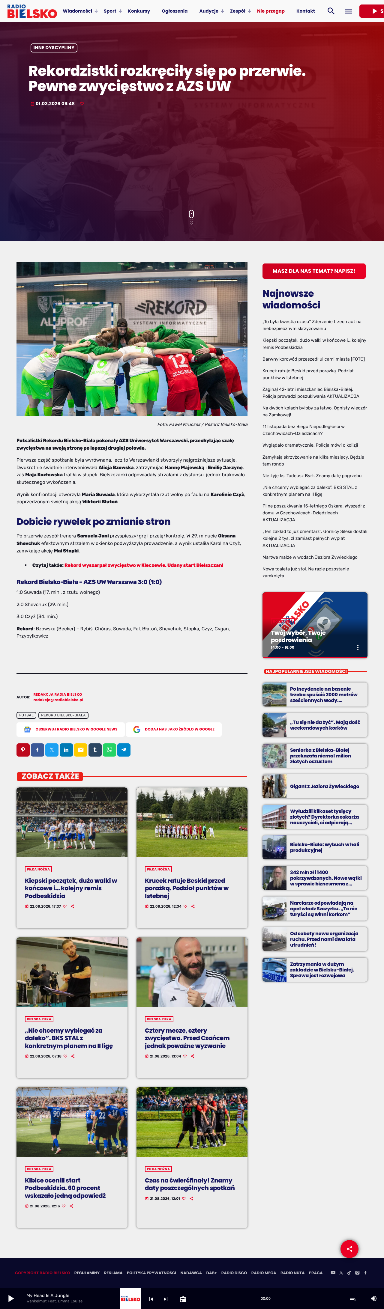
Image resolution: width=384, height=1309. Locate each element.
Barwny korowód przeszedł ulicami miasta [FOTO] (313, 359)
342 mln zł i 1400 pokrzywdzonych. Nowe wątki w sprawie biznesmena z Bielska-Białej (326, 881)
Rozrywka (283, 621)
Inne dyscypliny (54, 48)
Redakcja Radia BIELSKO (58, 694)
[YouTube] (333, 1273)
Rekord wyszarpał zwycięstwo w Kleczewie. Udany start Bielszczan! (143, 565)
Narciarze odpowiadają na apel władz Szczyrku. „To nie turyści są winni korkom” (323, 909)
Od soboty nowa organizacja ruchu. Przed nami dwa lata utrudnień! (324, 939)
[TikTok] (349, 1273)
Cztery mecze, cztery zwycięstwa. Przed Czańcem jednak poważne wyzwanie (187, 1038)
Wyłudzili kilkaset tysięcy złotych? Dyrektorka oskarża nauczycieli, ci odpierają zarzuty (324, 820)
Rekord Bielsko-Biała (63, 715)
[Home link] (32, 11)
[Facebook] (365, 1273)
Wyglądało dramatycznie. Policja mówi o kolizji (310, 445)
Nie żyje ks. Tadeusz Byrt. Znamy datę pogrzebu (312, 475)
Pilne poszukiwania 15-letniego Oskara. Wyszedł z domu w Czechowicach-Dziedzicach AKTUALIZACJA (313, 512)
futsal (26, 715)
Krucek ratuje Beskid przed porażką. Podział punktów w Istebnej (187, 888)
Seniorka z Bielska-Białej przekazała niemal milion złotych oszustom (320, 756)
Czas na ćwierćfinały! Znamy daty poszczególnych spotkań (190, 1184)
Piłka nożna (38, 869)
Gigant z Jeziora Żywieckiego (324, 786)
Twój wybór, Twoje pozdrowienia (298, 636)
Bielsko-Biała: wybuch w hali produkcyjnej (324, 847)
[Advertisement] (192, 159)
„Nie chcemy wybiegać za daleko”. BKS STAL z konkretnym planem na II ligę (69, 1038)
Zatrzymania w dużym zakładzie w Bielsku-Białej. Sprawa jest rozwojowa (322, 970)
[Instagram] (357, 1273)
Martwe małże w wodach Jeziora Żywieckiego (310, 557)
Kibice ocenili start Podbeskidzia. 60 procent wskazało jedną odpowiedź (65, 1188)
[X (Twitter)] (341, 1273)
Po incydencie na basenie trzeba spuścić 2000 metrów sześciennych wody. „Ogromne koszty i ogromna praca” (324, 700)
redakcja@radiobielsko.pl (58, 700)
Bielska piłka (39, 1019)
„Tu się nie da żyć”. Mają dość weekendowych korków (325, 725)
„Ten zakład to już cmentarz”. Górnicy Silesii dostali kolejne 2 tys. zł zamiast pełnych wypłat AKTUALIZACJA (314, 538)
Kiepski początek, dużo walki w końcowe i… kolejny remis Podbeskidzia (71, 888)
